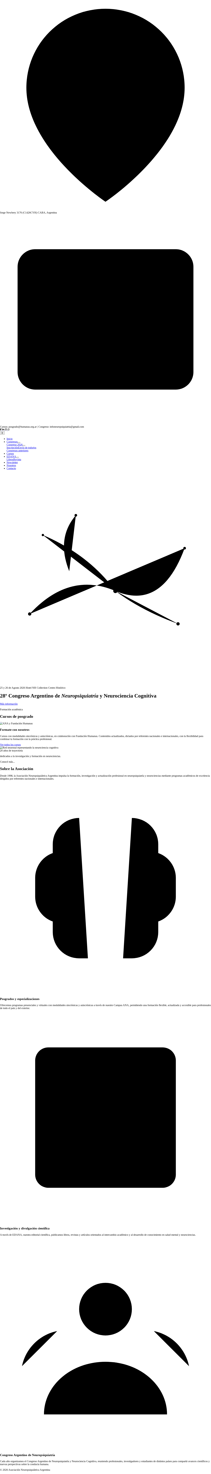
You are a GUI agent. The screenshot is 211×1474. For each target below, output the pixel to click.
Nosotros (11, 465)
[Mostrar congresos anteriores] (19, 442)
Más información (9, 703)
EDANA (11, 456)
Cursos (10, 453)
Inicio (10, 438)
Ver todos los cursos (10, 744)
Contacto (11, 468)
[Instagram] (6, 429)
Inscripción (12, 447)
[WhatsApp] (9, 429)
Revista (17, 459)
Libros (10, 459)
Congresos (12, 441)
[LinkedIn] (3, 429)
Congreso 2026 (15, 444)
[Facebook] (1, 429)
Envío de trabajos (27, 447)
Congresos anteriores (17, 450)
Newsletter (12, 462)
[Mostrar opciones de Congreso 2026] (24, 445)
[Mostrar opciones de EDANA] (17, 457)
